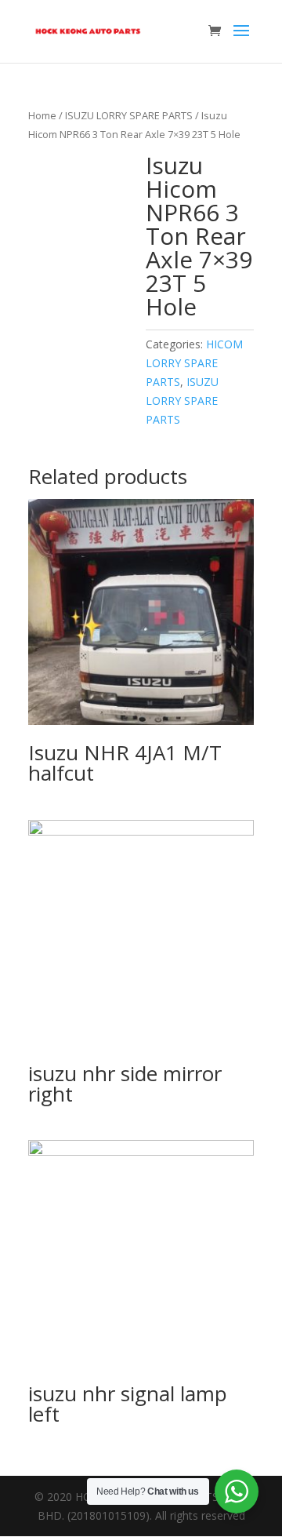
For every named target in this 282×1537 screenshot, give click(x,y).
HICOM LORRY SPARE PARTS (194, 363)
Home (42, 115)
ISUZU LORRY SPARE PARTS (129, 115)
